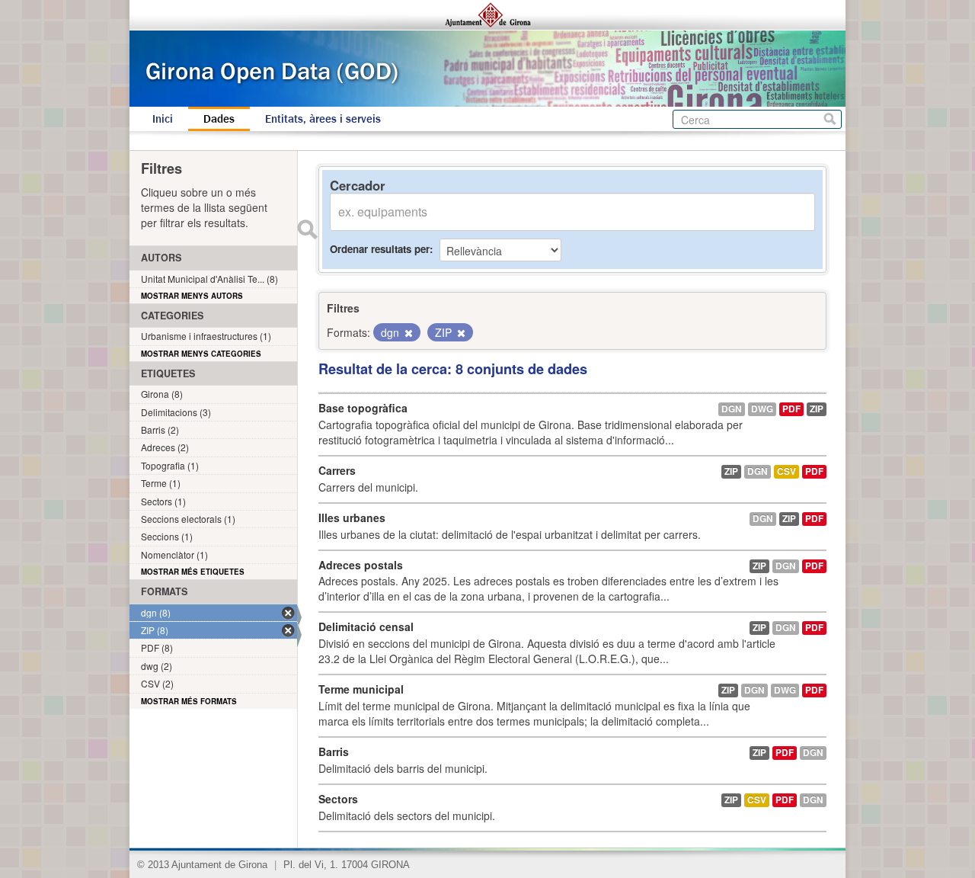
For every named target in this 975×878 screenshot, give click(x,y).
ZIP (816, 408)
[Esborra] (407, 333)
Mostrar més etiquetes (193, 571)
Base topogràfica (363, 407)
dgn (731, 408)
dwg (762, 408)
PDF (791, 408)
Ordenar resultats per (380, 249)
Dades (219, 119)
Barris (333, 751)
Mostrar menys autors (192, 295)
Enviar (307, 229)
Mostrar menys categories (201, 353)
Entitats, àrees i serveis (323, 119)
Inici (162, 119)
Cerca (829, 119)
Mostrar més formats (189, 701)
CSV (786, 471)
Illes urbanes (351, 517)
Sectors (338, 798)
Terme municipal (361, 689)
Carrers (337, 470)
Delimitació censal (366, 626)
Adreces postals (360, 564)
